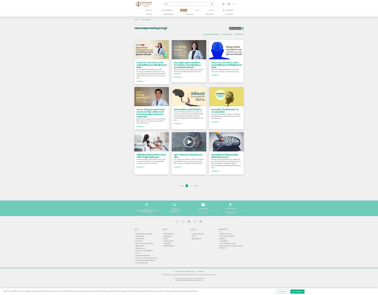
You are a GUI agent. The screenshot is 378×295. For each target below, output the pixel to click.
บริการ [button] (136, 229)
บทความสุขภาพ (146, 19)
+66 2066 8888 (229, 10)
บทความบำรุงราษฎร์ (197, 234)
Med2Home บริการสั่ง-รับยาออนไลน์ (147, 258)
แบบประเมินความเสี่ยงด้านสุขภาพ (145, 260)
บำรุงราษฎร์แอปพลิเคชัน (227, 236)
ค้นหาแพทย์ (149, 14)
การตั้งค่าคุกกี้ (282, 291)
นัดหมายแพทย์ (210, 14)
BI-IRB (138, 253)
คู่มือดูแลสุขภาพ (196, 239)
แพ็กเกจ (184, 10)
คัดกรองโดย (236, 28)
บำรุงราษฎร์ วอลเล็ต (142, 263)
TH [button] (234, 4)
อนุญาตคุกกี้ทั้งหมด (297, 291)
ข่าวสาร (194, 236)
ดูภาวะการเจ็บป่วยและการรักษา (145, 243)
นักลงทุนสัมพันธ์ (168, 234)
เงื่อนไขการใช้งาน (190, 271)
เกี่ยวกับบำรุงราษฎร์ (225, 234)
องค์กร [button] (164, 229)
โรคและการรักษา (189, 14)
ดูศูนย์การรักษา (140, 246)
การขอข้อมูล (167, 243)
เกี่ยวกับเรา (149, 10)
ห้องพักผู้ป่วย (224, 241)
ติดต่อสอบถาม (229, 14)
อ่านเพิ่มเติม (139, 81)
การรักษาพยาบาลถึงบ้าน (143, 255)
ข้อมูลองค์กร (167, 236)
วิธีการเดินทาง (231, 212)
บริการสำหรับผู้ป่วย (167, 10)
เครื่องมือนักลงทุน (169, 246)
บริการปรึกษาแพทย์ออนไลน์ (144, 234)
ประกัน (197, 10)
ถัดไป (195, 186)
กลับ (182, 186)
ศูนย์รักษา (223, 239)
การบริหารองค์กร (169, 241)
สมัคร (203, 212)
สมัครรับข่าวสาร (140, 248)
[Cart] (229, 4)
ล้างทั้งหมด (240, 34)
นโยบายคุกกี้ (200, 271)
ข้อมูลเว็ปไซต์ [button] (223, 229)
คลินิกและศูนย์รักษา (169, 14)
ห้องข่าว (166, 239)
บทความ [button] (193, 229)
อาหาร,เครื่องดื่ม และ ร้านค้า (228, 243)
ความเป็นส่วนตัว (179, 271)
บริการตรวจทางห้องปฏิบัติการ (144, 251)
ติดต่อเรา (211, 10)
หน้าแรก (136, 19)
